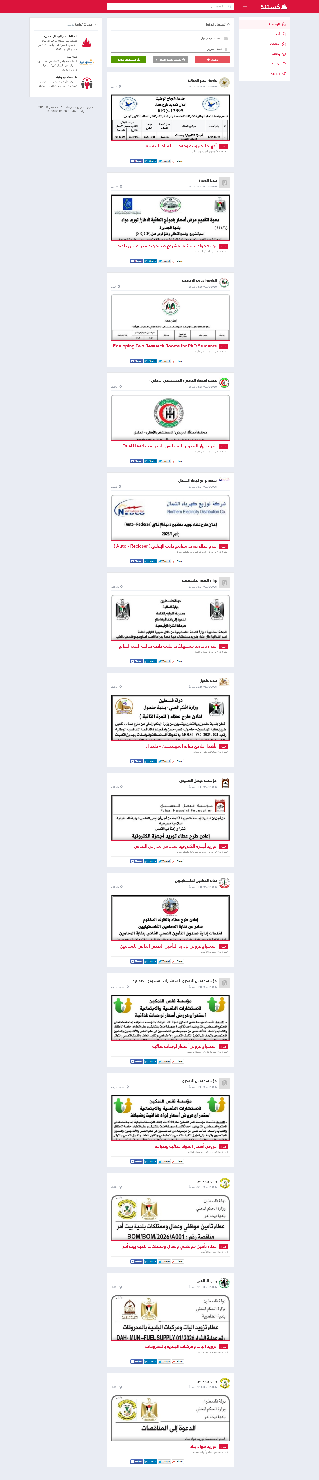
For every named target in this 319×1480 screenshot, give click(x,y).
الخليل (114, 386)
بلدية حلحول (208, 680)
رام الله (115, 586)
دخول (214, 59)
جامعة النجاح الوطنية (202, 80)
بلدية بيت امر (207, 1180)
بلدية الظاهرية (206, 1281)
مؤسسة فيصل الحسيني (198, 780)
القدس (114, 186)
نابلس (114, 86)
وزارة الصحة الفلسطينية (199, 580)
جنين (113, 286)
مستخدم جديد (127, 59)
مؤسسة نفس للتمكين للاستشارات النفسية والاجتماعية (175, 980)
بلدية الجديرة (208, 180)
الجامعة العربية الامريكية (199, 280)
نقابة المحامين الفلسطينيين (196, 880)
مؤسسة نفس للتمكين (199, 1080)
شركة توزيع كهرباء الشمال (197, 480)
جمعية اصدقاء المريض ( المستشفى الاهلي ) (183, 380)
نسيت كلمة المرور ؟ (169, 59)
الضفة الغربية (118, 986)
